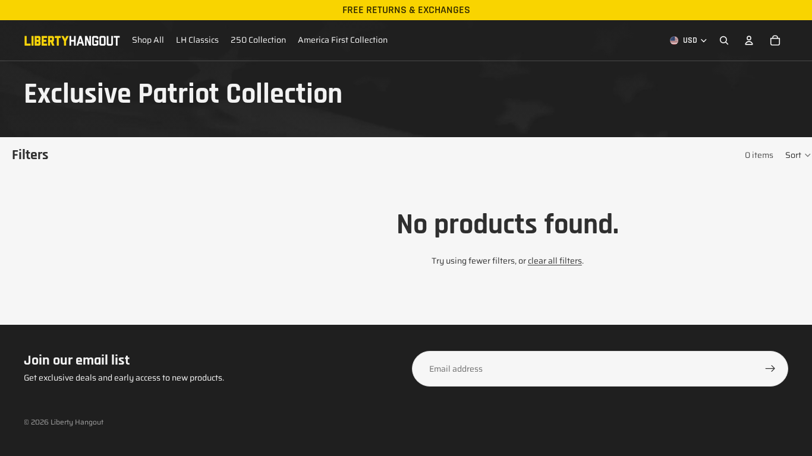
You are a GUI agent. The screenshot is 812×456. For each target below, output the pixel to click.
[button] (798, 155)
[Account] (749, 40)
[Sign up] (770, 368)
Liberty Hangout (77, 422)
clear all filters (555, 260)
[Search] (724, 40)
